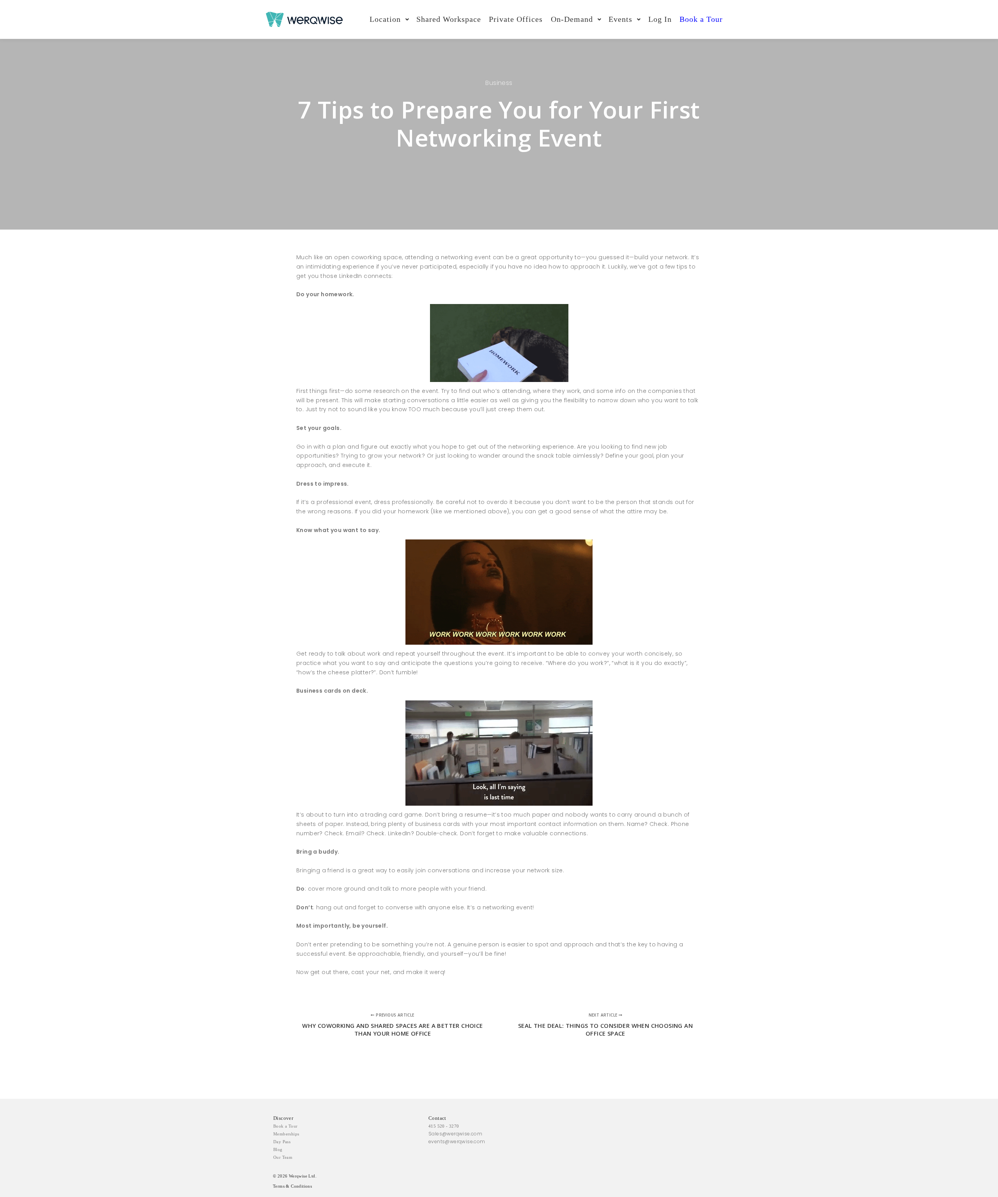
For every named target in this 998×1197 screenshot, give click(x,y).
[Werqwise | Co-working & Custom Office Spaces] (304, 19)
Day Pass (281, 1141)
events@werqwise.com (456, 1141)
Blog (278, 1149)
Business (498, 82)
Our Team (282, 1157)
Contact (437, 1118)
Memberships (286, 1134)
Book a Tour (285, 1126)
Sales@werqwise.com (455, 1133)
